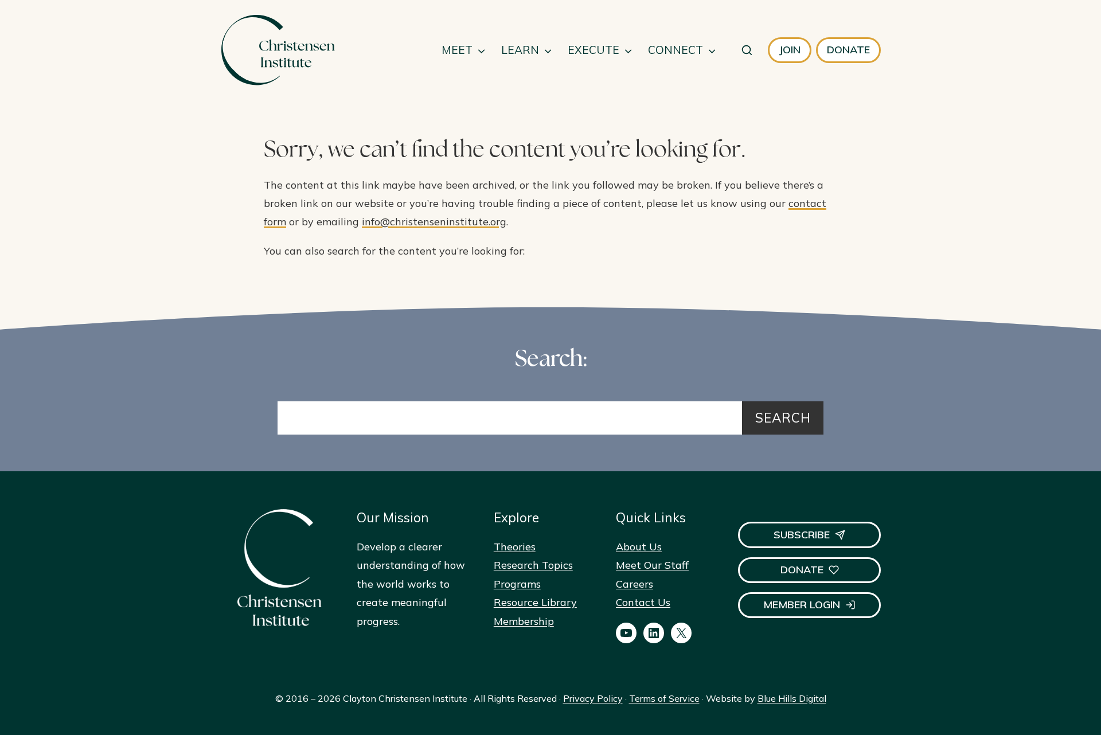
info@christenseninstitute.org (434, 221)
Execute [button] (593, 50)
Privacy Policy (593, 698)
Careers (634, 584)
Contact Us (643, 602)
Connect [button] (675, 50)
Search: (551, 360)
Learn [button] (520, 50)
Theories (515, 546)
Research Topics (533, 565)
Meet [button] (457, 50)
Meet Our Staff (652, 565)
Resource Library (535, 602)
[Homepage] (277, 50)
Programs (517, 584)
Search (783, 417)
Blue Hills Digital (792, 698)
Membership (524, 621)
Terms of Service (664, 698)
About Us (639, 546)
